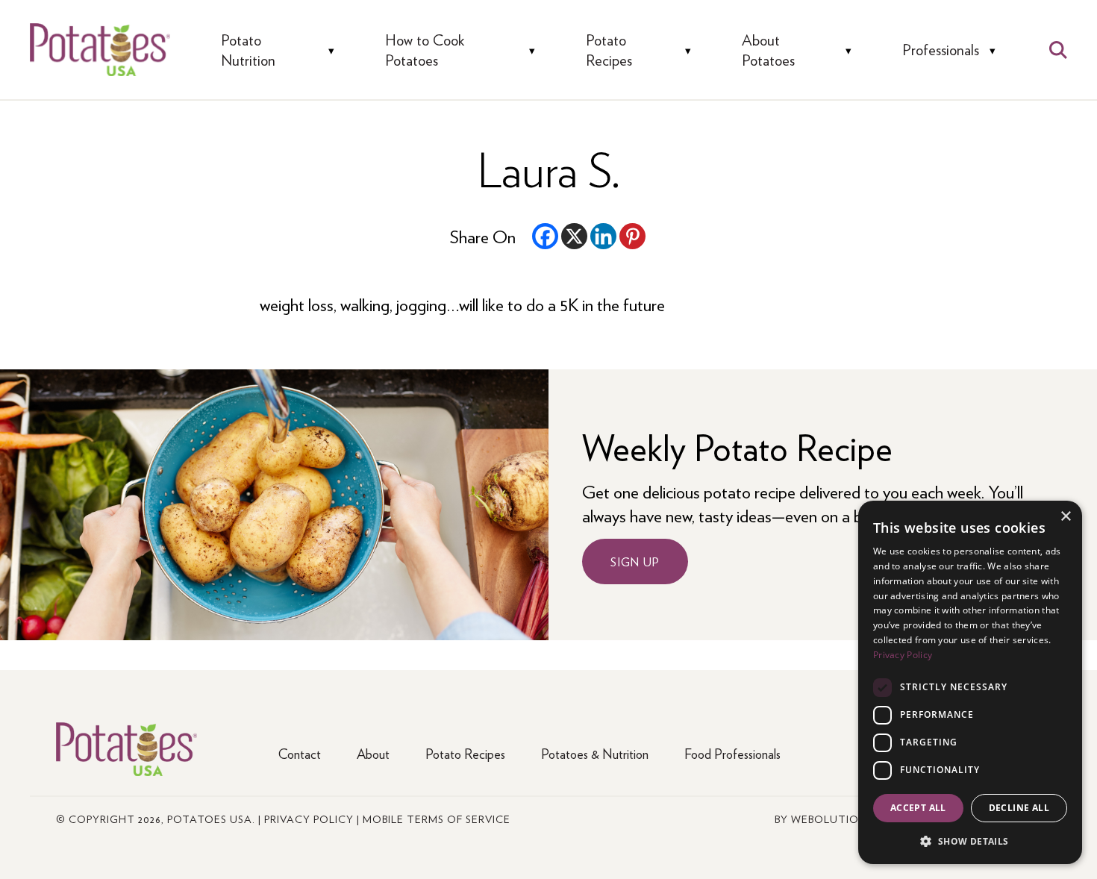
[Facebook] (545, 236)
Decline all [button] (1019, 807)
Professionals (940, 50)
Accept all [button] (918, 807)
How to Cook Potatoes (424, 49)
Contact (299, 753)
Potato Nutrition (248, 49)
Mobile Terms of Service (436, 818)
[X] (574, 236)
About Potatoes (768, 49)
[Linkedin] (603, 236)
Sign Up (635, 561)
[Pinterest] (632, 236)
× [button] (1065, 516)
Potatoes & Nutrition (594, 753)
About (373, 753)
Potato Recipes (609, 49)
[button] (970, 840)
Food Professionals (732, 753)
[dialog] (970, 682)
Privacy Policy (309, 818)
